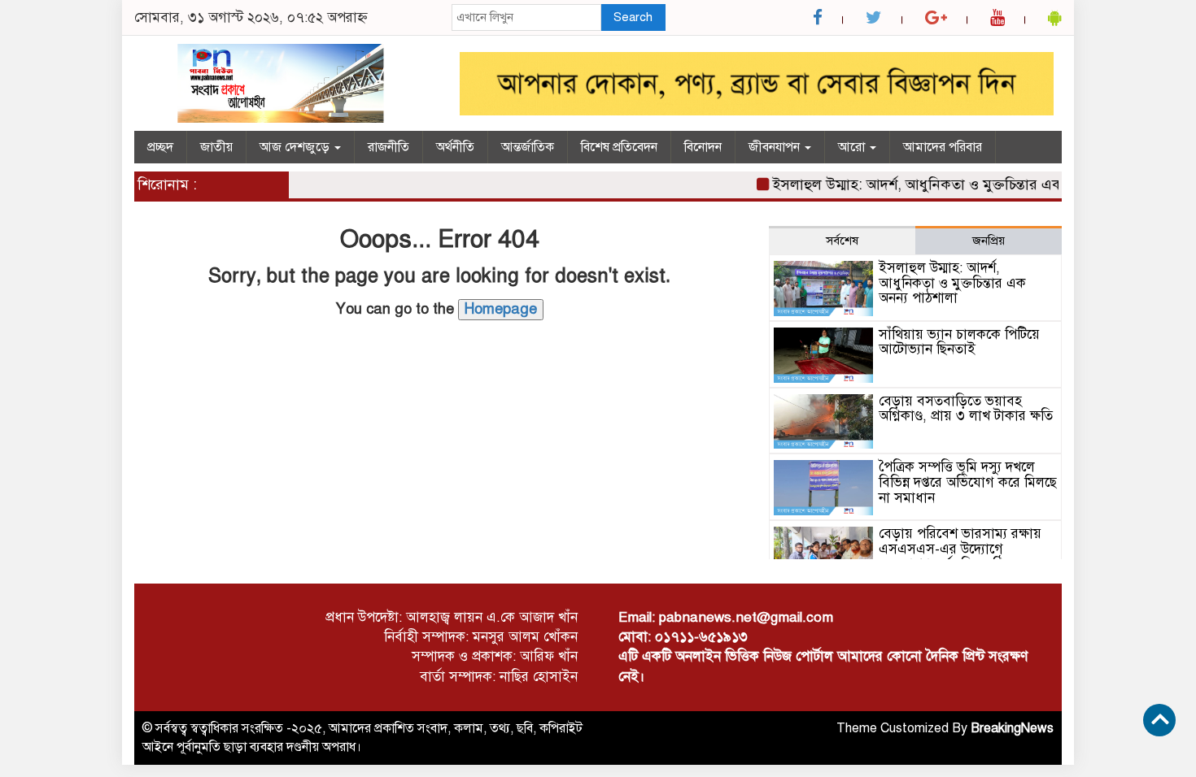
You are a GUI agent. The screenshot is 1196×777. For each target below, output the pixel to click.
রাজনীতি (388, 147)
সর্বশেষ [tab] (842, 240)
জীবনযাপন (776, 147)
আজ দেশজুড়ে (296, 147)
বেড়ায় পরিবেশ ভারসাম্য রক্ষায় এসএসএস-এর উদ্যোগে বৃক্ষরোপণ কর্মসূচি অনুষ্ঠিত (960, 548)
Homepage (501, 309)
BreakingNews (1012, 728)
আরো (853, 147)
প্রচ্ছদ (160, 147)
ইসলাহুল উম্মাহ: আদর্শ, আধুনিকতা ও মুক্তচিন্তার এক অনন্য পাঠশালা (950, 184)
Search (633, 17)
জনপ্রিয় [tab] (988, 240)
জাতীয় (216, 147)
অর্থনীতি (455, 147)
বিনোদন (703, 147)
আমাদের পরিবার (942, 147)
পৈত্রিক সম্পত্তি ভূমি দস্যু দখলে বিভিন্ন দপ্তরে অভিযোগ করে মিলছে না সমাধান (968, 482)
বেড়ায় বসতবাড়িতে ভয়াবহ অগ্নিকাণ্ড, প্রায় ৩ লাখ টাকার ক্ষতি (966, 409)
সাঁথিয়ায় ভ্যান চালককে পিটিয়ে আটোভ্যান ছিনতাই (959, 342)
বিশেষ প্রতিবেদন (619, 147)
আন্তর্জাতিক (527, 147)
